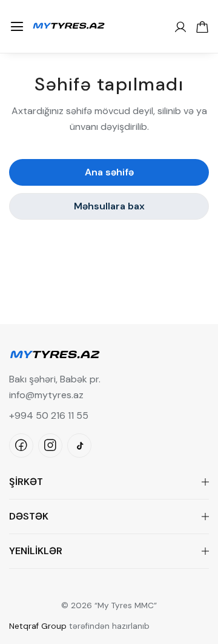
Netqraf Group (38, 626)
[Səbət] (202, 26)
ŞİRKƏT (26, 481)
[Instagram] (50, 445)
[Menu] (17, 27)
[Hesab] (180, 26)
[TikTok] (79, 445)
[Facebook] (21, 445)
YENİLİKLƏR (35, 550)
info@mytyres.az (46, 394)
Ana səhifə (109, 172)
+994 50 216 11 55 (48, 415)
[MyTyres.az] (68, 24)
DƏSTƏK (28, 516)
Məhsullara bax (109, 206)
